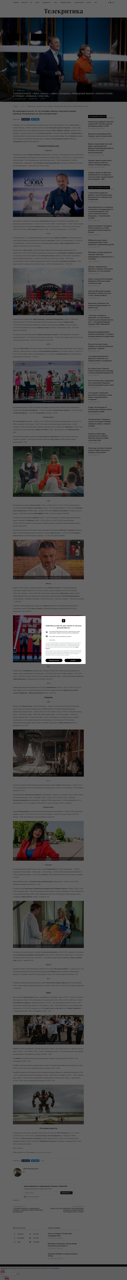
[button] (63, 640)
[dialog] (63, 640)
